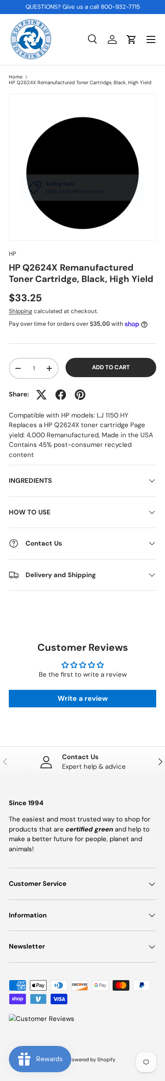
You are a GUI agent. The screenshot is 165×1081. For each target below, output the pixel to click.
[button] (131, 39)
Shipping (20, 311)
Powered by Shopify (92, 1059)
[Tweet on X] (41, 394)
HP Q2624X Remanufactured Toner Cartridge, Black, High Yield (80, 82)
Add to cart (111, 367)
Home (15, 77)
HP (12, 253)
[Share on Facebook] (60, 394)
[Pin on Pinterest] (80, 394)
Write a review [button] (83, 698)
